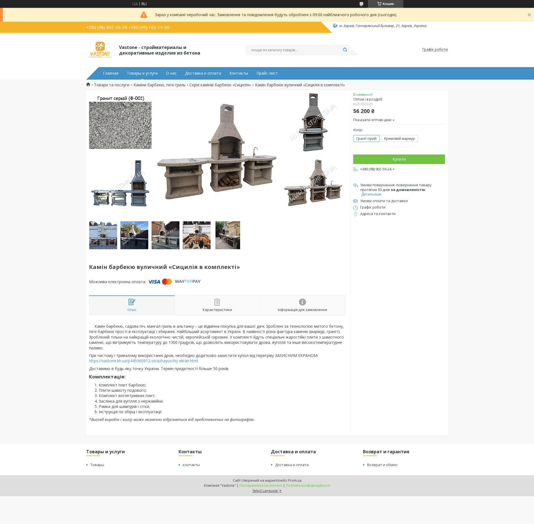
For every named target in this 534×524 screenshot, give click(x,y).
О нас (171, 73)
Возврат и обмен (382, 464)
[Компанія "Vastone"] (100, 49)
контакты (191, 464)
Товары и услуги (142, 73)
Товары (97, 464)
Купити (399, 159)
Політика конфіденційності (308, 485)
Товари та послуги (111, 84)
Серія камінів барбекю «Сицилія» (220, 84)
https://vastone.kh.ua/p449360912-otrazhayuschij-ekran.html (143, 360)
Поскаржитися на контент (260, 485)
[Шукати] (344, 50)
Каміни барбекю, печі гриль (160, 84)
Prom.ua (294, 480)
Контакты (238, 73)
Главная (110, 73)
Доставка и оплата (203, 73)
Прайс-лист (267, 73)
